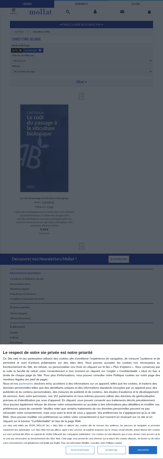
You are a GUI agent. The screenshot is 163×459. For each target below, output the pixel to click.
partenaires (26, 383)
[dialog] (81, 402)
